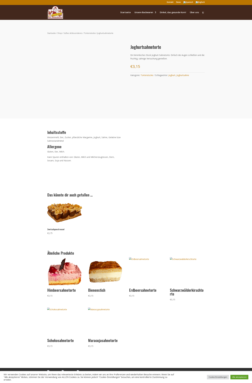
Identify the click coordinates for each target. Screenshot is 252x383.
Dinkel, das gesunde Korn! (173, 12)
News (178, 2)
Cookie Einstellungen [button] (218, 377)
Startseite (125, 12)
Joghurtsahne (182, 75)
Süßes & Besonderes (73, 33)
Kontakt (170, 2)
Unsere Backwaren (143, 12)
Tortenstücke (90, 33)
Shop (59, 33)
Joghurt (171, 75)
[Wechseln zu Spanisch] (188, 3)
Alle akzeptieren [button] (239, 377)
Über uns (194, 12)
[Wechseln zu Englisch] (200, 3)
